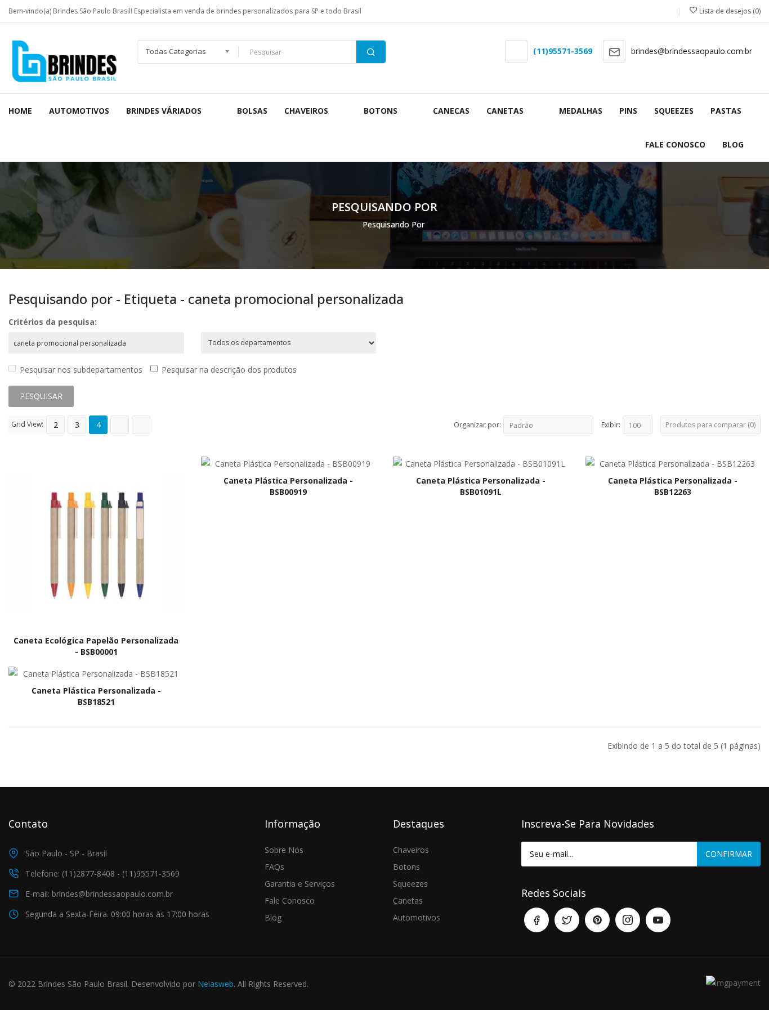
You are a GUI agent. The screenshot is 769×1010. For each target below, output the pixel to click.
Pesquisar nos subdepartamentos (81, 369)
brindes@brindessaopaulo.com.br (691, 51)
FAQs (274, 866)
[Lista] (119, 424)
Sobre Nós (284, 849)
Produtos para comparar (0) (710, 425)
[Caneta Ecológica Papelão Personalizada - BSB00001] (96, 542)
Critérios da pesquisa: (52, 321)
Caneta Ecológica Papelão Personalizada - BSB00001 (96, 646)
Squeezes (410, 883)
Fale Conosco (290, 900)
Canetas (408, 900)
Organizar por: (477, 425)
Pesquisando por (393, 224)
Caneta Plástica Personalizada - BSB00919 (288, 486)
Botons (406, 866)
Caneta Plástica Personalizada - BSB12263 (672, 486)
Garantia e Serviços (300, 883)
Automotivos (416, 917)
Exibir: (610, 425)
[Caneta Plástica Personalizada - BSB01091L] (481, 462)
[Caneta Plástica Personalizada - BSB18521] (96, 673)
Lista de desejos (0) (729, 11)
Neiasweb (216, 983)
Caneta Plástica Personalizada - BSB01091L (481, 486)
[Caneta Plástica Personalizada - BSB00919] (289, 462)
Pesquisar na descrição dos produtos (229, 369)
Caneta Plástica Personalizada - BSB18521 (96, 696)
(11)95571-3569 (562, 51)
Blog (273, 917)
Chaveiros (411, 849)
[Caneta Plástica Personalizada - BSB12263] (673, 462)
